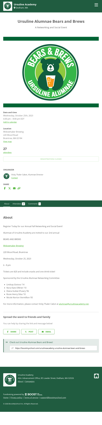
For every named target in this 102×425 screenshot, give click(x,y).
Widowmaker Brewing (13, 245)
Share (13, 331)
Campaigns (29, 381)
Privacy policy (16, 397)
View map (7, 141)
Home (5, 397)
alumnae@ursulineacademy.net (74, 304)
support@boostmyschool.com (53, 397)
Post (31, 331)
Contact (14, 178)
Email (48, 331)
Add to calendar (10, 122)
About (20, 381)
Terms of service (31, 397)
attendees (7, 152)
